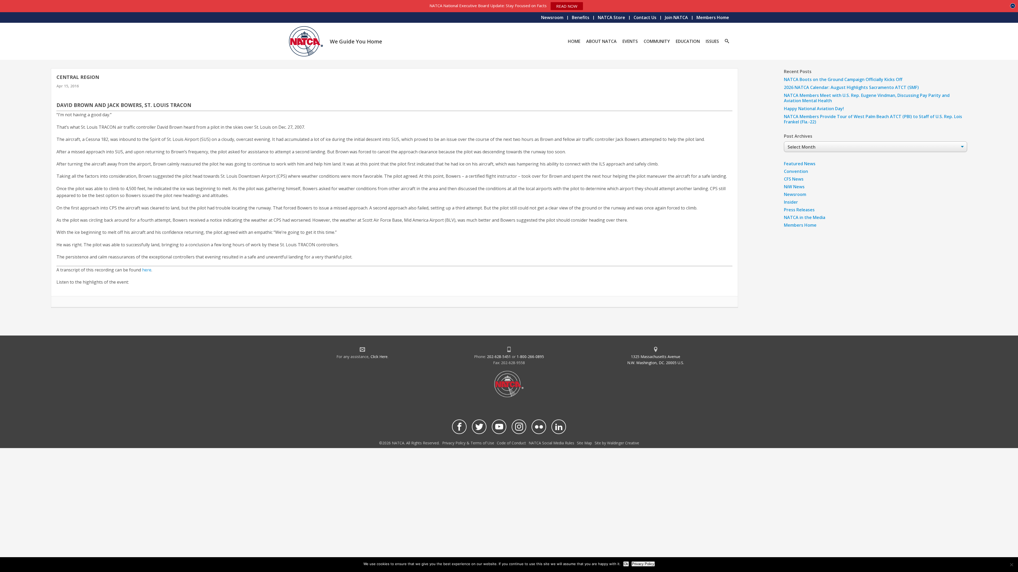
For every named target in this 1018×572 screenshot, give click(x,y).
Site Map (584, 442)
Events (630, 41)
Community (657, 41)
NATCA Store (611, 17)
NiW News (794, 187)
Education (688, 41)
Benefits (580, 17)
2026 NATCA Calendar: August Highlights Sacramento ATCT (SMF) (851, 87)
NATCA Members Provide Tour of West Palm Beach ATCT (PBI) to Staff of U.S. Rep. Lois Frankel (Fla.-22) (873, 119)
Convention (796, 171)
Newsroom (552, 17)
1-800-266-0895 (530, 356)
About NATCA (601, 41)
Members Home (712, 17)
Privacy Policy (643, 564)
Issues (712, 41)
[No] (1011, 564)
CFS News (794, 179)
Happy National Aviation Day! (814, 108)
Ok (626, 564)
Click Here (379, 356)
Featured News (799, 164)
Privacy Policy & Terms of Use (468, 442)
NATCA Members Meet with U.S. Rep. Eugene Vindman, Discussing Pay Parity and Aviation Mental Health (867, 98)
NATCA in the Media (804, 217)
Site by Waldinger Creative (617, 442)
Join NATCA (676, 17)
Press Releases (799, 210)
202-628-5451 (499, 356)
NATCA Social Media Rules (551, 442)
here (146, 270)
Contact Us (645, 17)
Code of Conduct (511, 442)
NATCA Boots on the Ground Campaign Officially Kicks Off (843, 79)
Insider (791, 202)
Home (574, 41)
